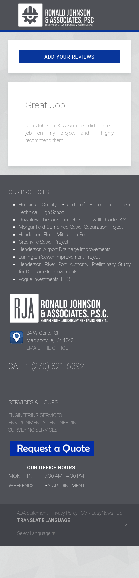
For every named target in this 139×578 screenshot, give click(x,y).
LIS (119, 513)
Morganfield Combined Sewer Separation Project (71, 227)
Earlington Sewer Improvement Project (59, 257)
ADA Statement (32, 513)
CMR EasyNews (97, 513)
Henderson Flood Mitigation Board (55, 234)
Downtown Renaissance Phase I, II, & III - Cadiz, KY (72, 220)
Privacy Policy (64, 513)
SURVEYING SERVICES (32, 430)
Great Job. (46, 105)
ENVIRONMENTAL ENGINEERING (44, 423)
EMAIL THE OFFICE (47, 348)
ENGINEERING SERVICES (35, 415)
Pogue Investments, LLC (44, 279)
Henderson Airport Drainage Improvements (65, 249)
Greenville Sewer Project (43, 242)
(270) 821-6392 (58, 366)
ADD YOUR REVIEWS (69, 57)
